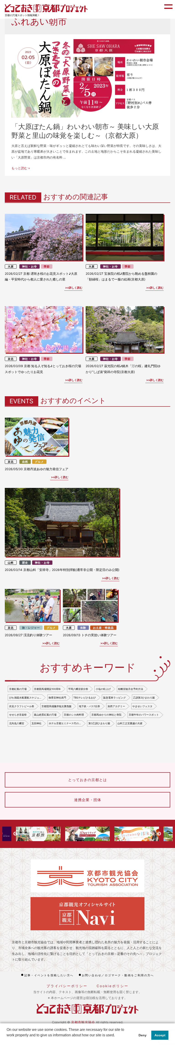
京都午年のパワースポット (144, 714)
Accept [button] (159, 1035)
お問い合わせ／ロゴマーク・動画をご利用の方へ (118, 975)
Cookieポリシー (113, 986)
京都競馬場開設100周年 (47, 689)
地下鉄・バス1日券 (89, 706)
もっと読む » (20, 168)
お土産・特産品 (103, 627)
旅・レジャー (31, 627)
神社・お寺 (29, 266)
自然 (25, 461)
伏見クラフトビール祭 (21, 706)
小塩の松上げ (103, 689)
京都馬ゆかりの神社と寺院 (106, 714)
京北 (11, 359)
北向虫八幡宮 (16, 723)
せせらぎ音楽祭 (18, 714)
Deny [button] (143, 1035)
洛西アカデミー (116, 706)
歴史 (25, 562)
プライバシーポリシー (67, 986)
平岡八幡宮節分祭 (78, 689)
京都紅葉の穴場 (18, 689)
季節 (47, 266)
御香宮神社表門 (57, 697)
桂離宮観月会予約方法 (130, 689)
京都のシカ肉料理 (74, 714)
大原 (11, 266)
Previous (15, 834)
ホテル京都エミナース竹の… (65, 723)
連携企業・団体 (87, 799)
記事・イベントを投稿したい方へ (49, 975)
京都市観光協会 (83, 1022)
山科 (11, 562)
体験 (83, 627)
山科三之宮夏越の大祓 (129, 723)
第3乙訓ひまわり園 (99, 723)
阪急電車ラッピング (114, 697)
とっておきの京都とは (87, 779)
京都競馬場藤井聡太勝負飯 (56, 706)
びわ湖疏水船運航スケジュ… (25, 697)
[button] (7, 1041)
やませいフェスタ (142, 706)
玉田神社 (36, 723)
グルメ (39, 461)
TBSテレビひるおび (84, 697)
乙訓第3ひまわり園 (144, 697)
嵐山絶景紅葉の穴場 (45, 714)
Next (159, 834)
